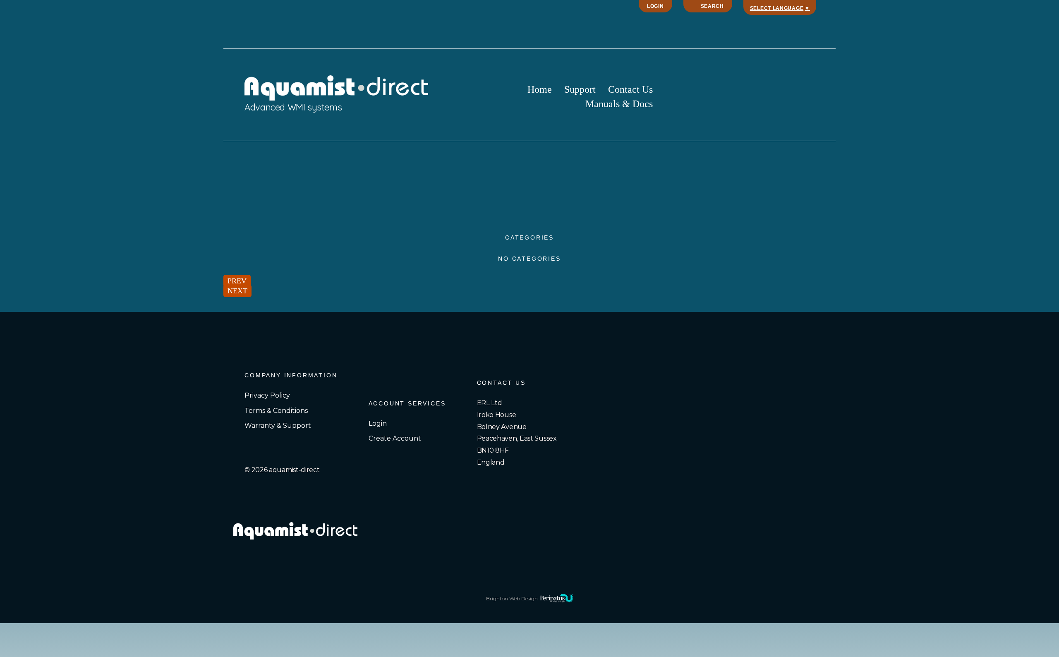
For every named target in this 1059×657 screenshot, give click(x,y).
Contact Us (630, 90)
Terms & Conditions (276, 411)
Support (580, 90)
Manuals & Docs (619, 104)
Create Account (395, 438)
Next (237, 291)
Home (539, 90)
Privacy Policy (267, 395)
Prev (237, 281)
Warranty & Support (277, 425)
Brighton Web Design (512, 598)
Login (655, 6)
